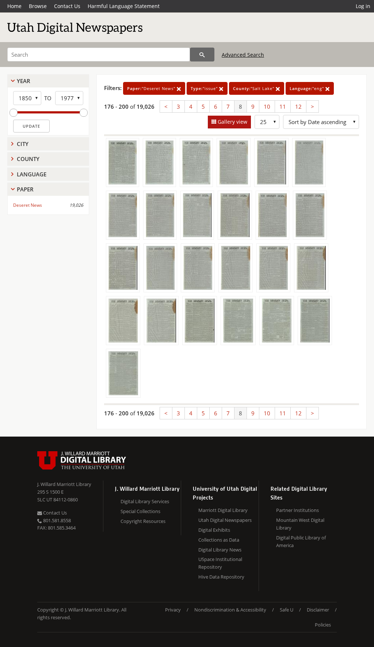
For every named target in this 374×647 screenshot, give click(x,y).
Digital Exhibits (214, 530)
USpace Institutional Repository (220, 563)
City (22, 143)
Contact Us (67, 6)
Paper (25, 189)
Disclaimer (318, 609)
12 (298, 106)
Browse (38, 6)
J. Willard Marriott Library (64, 484)
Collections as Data (218, 539)
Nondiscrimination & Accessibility (230, 609)
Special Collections (140, 511)
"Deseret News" (152, 88)
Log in (363, 6)
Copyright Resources (143, 521)
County (28, 158)
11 (282, 106)
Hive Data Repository (221, 576)
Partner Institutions (297, 510)
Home (14, 6)
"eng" (307, 88)
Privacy (173, 609)
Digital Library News (219, 549)
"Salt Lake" (254, 88)
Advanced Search (243, 54)
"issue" (205, 88)
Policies (323, 624)
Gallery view (231, 121)
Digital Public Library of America (301, 541)
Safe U (286, 609)
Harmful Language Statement (124, 6)
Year (23, 81)
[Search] (202, 54)
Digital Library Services (145, 501)
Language (31, 174)
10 (267, 106)
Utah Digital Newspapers (225, 520)
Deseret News (27, 205)
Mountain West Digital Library (300, 524)
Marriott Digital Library (223, 510)
